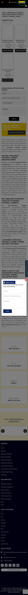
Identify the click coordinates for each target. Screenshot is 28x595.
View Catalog (10, 282)
